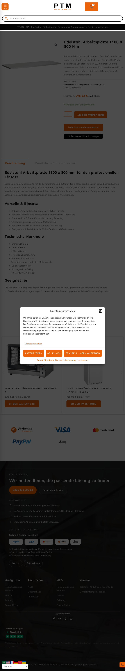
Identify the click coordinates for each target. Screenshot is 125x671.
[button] (100, 310)
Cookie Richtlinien (45, 360)
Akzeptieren (33, 353)
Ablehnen (54, 353)
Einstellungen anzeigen (83, 353)
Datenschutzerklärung (65, 360)
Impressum (82, 360)
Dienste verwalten (33, 343)
